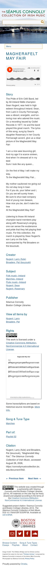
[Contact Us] (12, 534)
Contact (33, 545)
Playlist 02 (11, 436)
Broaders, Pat (13, 321)
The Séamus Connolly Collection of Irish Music (23, 14)
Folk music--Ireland (15, 275)
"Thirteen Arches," (29, 554)
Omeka (24, 563)
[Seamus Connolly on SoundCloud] (35, 534)
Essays (6, 545)
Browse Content (10, 542)
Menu (8, 46)
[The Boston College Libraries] (23, 523)
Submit (42, 22)
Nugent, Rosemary (15, 288)
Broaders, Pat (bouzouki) (18, 262)
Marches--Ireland (14, 278)
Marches (10, 423)
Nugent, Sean (13, 285)
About (25, 545)
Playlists (15, 545)
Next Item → (34, 478)
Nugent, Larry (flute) (16, 259)
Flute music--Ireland (16, 282)
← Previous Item (15, 478)
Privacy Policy (29, 558)
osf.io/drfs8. (8, 514)
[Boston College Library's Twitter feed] (20, 534)
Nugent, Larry (13, 318)
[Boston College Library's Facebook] (27, 534)
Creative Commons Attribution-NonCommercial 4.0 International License (22, 346)
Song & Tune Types (28, 542)
